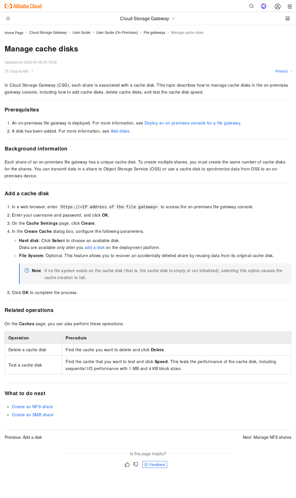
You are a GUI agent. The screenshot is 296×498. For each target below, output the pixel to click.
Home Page (14, 32)
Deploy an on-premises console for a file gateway (192, 123)
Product (281, 70)
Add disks (120, 131)
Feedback (157, 464)
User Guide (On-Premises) (117, 32)
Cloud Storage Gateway (48, 32)
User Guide (81, 32)
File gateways (154, 32)
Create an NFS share (32, 406)
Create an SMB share (33, 414)
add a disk (95, 247)
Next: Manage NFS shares (267, 437)
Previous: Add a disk (23, 437)
